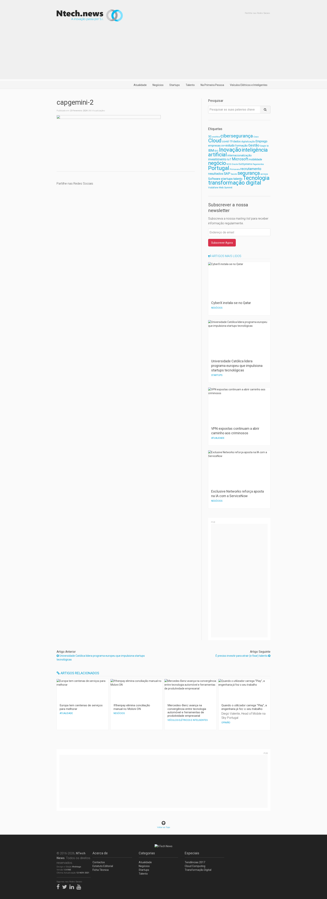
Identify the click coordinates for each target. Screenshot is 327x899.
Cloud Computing (195, 866)
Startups (174, 85)
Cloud (214, 141)
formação (241, 145)
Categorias (147, 853)
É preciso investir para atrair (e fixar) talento (242, 655)
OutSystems (245, 164)
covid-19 (227, 141)
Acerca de (100, 853)
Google (263, 146)
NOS (229, 164)
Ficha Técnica (101, 869)
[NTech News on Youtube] (79, 886)
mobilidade (255, 159)
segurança (248, 173)
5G (210, 136)
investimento (217, 159)
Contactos (99, 862)
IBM (211, 150)
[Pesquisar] (265, 109)
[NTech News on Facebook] (59, 886)
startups (227, 179)
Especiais (192, 853)
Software (214, 179)
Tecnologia (256, 178)
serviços (264, 174)
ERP (223, 146)
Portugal (218, 168)
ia (268, 145)
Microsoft (240, 159)
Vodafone (213, 187)
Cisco (255, 137)
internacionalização (239, 155)
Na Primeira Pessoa (212, 85)
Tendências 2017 (195, 862)
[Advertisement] (163, 52)
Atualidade (140, 85)
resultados (215, 173)
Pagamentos (258, 164)
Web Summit (225, 187)
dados (237, 141)
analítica (216, 137)
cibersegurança (236, 136)
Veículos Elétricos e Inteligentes (248, 85)
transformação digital (234, 182)
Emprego (261, 141)
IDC (216, 150)
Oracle (235, 164)
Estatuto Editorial (103, 866)
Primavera (235, 169)
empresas (214, 145)
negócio (217, 163)
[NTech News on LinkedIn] (72, 886)
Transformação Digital (198, 869)
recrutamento (250, 169)
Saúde (234, 174)
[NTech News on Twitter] (65, 886)
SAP (227, 174)
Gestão (253, 145)
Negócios (158, 85)
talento (237, 179)
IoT (229, 159)
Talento (190, 85)
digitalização (248, 141)
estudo (230, 145)
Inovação (230, 150)
